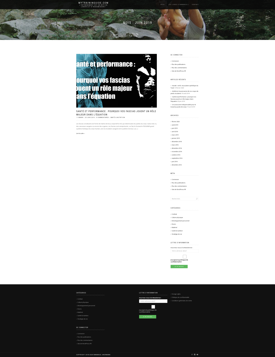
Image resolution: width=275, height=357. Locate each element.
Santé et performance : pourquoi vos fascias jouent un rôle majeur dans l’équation (183, 99)
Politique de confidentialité (180, 297)
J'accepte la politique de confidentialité (179, 261)
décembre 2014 (177, 148)
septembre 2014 (177, 158)
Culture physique (177, 217)
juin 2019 (174, 128)
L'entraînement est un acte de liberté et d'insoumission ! (94, 6)
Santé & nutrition (117, 117)
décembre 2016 (177, 141)
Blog (163, 4)
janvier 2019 (176, 138)
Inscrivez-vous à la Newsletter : (182, 248)
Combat (174, 214)
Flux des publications (178, 64)
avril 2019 (175, 131)
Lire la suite (80, 133)
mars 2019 (175, 135)
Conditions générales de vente (182, 301)
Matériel (174, 227)
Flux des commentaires (179, 68)
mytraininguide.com (93, 3)
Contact (195, 4)
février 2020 (176, 122)
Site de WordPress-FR (179, 71)
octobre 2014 (176, 155)
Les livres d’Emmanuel (178, 4)
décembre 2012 (177, 165)
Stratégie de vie (177, 234)
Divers (174, 224)
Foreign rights (176, 294)
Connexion (175, 61)
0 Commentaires (102, 117)
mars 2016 (175, 145)
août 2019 (175, 125)
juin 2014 (174, 161)
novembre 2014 (177, 151)
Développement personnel (180, 221)
